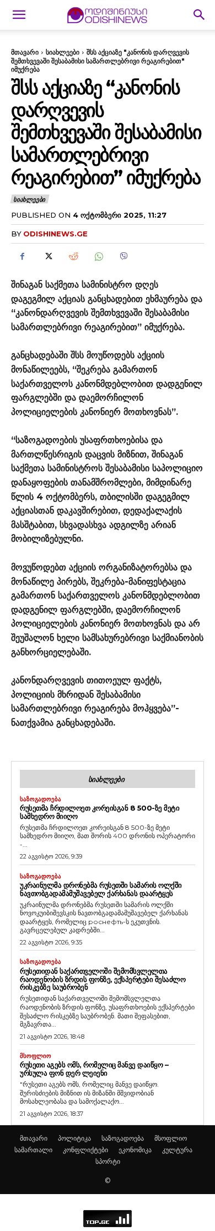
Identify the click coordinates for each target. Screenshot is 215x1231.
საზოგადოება (40, 799)
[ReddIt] (73, 256)
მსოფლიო (35, 1056)
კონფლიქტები (85, 1149)
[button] (18, 15)
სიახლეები (62, 52)
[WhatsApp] (98, 256)
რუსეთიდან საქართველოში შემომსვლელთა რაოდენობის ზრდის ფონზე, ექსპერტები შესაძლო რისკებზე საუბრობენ (102, 979)
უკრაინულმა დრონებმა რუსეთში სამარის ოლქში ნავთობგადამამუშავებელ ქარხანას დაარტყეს (101, 889)
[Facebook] (22, 256)
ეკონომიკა (135, 1149)
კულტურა (177, 1149)
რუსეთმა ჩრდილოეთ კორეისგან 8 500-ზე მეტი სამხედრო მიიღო (99, 811)
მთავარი (25, 52)
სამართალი (33, 1149)
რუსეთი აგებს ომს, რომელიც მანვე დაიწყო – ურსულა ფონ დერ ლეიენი (94, 1068)
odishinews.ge (55, 233)
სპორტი (107, 1161)
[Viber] (123, 256)
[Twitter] (47, 256)
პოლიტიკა (74, 1138)
